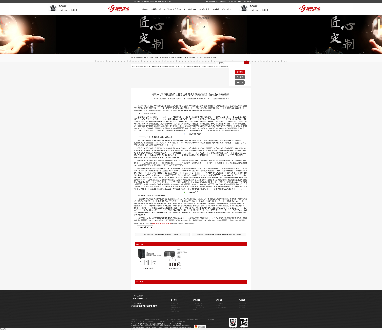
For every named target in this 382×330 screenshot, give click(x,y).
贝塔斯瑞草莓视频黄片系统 (156, 11)
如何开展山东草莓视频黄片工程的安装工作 (168, 235)
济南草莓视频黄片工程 (145, 227)
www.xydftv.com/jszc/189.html (161, 223)
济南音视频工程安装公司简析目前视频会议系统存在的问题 (223, 235)
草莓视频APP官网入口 (180, 11)
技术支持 (179, 67)
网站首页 (145, 9)
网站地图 (223, 1)
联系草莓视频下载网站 (235, 1)
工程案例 (216, 9)
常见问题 (240, 82)
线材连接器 (192, 9)
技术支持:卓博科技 (143, 329)
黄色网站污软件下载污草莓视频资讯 (204, 11)
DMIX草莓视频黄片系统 (168, 11)
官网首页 (134, 319)
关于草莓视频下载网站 (211, 1)
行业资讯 (240, 77)
